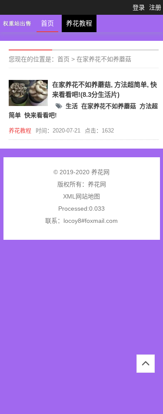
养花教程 (79, 23)
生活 (72, 106)
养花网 (97, 184)
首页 (47, 23)
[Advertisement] (81, 329)
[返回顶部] (145, 363)
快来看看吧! (40, 115)
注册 (155, 7)
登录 (139, 7)
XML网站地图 (81, 196)
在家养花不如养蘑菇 (104, 59)
